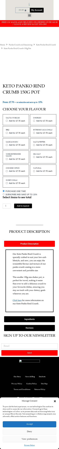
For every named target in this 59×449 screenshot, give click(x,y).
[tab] (29, 244)
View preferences (29, 439)
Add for (17, 121)
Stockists (42, 377)
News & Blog (30, 377)
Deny (29, 432)
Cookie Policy (31, 384)
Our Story (17, 377)
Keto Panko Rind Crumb (46, 45)
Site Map (44, 384)
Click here (17, 300)
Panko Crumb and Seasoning (20, 45)
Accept (29, 424)
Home (2, 45)
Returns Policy (39, 389)
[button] (55, 401)
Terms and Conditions (22, 389)
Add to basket (23, 206)
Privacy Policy (29, 445)
